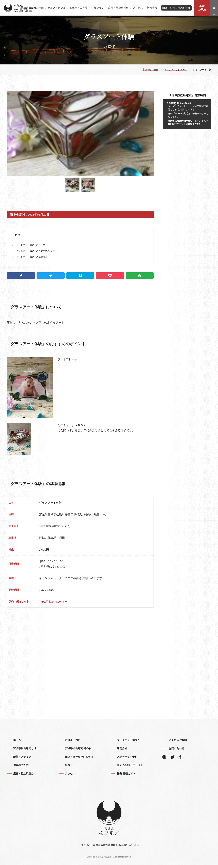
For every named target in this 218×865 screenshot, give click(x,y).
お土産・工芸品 (78, 8)
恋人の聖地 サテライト (130, 765)
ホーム (17, 740)
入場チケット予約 (127, 756)
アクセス (138, 8)
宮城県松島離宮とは (32, 8)
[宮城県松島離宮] (18, 8)
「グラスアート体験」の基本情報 (30, 257)
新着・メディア (22, 756)
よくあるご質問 (178, 740)
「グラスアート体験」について (29, 245)
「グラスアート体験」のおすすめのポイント (36, 251)
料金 (67, 765)
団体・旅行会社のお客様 (176, 8)
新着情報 (152, 8)
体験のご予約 (21, 765)
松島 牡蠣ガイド (126, 773)
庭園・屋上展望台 (118, 8)
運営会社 (122, 748)
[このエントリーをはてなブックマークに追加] (80, 275)
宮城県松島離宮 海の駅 (78, 748)
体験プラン (97, 8)
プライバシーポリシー (130, 740)
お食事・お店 (72, 740)
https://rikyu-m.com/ (52, 601)
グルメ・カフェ (57, 8)
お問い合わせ (176, 748)
